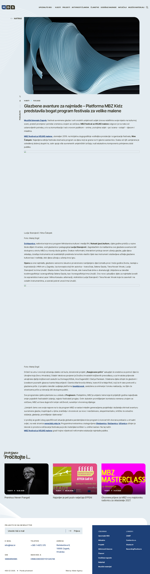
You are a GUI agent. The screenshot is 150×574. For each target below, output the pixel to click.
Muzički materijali (136, 7)
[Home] (8, 7)
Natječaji (122, 7)
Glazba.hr (130, 545)
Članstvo (95, 7)
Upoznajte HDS (103, 536)
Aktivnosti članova (80, 7)
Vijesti (58, 7)
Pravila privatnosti (26, 571)
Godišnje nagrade (109, 7)
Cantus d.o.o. (131, 540)
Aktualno (101, 540)
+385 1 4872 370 (38, 545)
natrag (18, 18)
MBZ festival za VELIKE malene (38, 430)
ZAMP (128, 536)
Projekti (66, 7)
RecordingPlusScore (134, 549)
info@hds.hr (10, 545)
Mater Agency (77, 571)
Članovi (101, 553)
